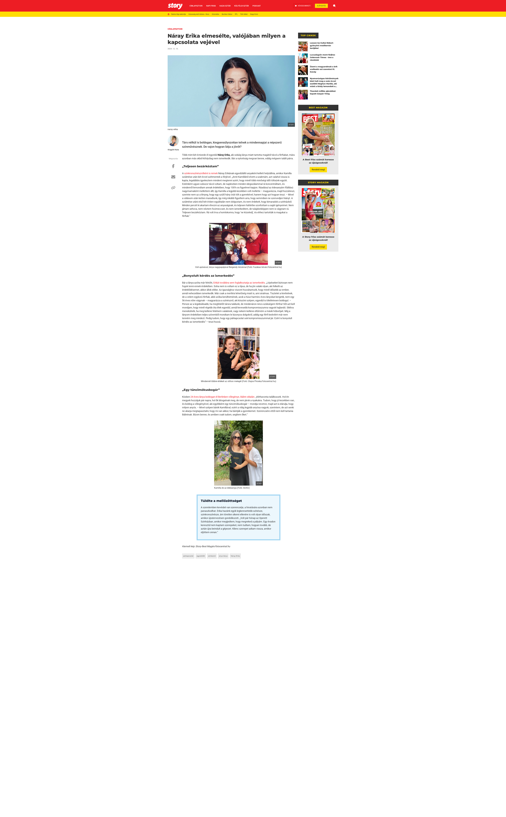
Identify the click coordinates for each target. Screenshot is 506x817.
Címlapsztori (196, 6)
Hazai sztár (225, 6)
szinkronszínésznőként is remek (201, 173)
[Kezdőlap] (175, 5)
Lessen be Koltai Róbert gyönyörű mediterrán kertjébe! (321, 45)
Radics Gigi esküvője (178, 14)
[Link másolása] (173, 189)
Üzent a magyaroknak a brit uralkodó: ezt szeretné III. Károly (323, 69)
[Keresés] (334, 6)
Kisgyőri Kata (173, 150)
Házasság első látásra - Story (198, 14)
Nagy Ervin (254, 14)
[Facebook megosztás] (173, 167)
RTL (236, 14)
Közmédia (215, 14)
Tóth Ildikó (244, 14)
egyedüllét (201, 556)
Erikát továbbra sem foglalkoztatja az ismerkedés (239, 282)
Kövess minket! (304, 6)
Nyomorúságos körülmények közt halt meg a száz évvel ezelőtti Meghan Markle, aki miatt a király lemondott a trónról (324, 82)
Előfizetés (321, 6)
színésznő (212, 556)
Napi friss (211, 6)
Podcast (256, 6)
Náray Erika (235, 556)
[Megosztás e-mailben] (173, 178)
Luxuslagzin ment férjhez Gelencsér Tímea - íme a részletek (322, 57)
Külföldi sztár (241, 6)
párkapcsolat (188, 556)
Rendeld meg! (318, 169)
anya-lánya (223, 556)
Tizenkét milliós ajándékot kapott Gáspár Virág (323, 92)
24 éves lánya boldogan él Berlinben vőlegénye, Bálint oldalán (222, 396)
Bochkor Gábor (227, 14)
